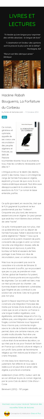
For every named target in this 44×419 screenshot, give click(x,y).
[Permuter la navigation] (5, 3)
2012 (4, 117)
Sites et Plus (36, 413)
